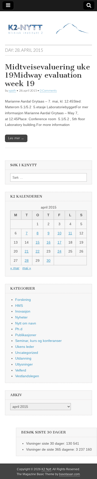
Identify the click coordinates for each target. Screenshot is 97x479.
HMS (19, 306)
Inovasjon (22, 311)
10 (59, 233)
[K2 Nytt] (48, 24)
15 (38, 242)
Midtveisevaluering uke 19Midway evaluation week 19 (47, 75)
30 (48, 261)
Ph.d (18, 329)
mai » (26, 268)
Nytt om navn (25, 323)
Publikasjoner (25, 335)
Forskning (23, 300)
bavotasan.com (69, 474)
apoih (12, 90)
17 (59, 242)
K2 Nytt (46, 469)
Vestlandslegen (27, 376)
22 (38, 251)
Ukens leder (24, 347)
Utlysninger (24, 364)
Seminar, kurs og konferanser (38, 341)
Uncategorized (26, 353)
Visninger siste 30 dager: (46, 443)
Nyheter (21, 317)
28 (27, 261)
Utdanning (23, 358)
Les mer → (16, 138)
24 (59, 251)
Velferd (20, 370)
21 (27, 251)
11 (70, 233)
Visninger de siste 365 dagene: (51, 449)
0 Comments (48, 90)
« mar (14, 268)
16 (48, 242)
